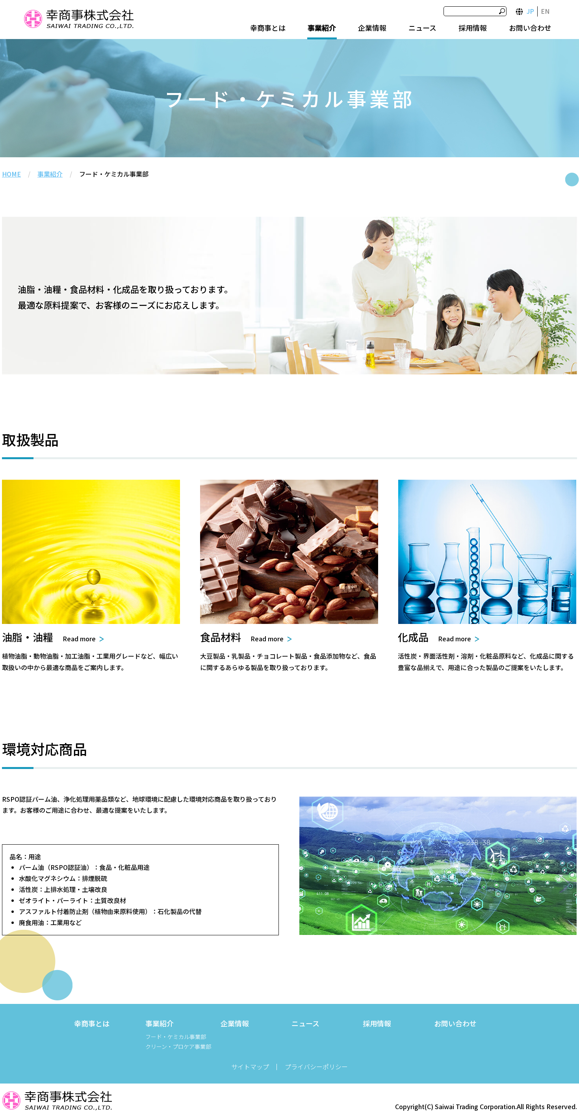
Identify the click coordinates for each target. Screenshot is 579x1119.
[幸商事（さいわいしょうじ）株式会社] (78, 20)
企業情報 (372, 27)
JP (530, 11)
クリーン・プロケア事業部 (178, 1046)
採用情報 (472, 27)
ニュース (422, 27)
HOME (11, 174)
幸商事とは (268, 27)
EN (545, 11)
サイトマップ (250, 1066)
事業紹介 (322, 27)
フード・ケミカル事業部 (175, 1037)
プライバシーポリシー (316, 1066)
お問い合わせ (530, 27)
